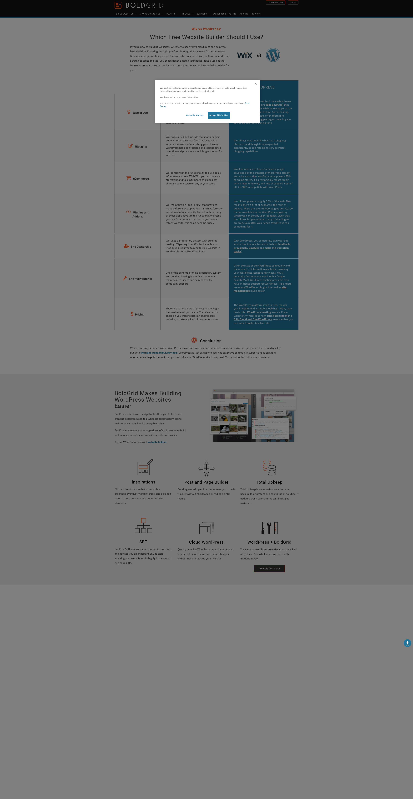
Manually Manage (195, 115)
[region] (207, 101)
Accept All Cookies (218, 115)
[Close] (255, 83)
